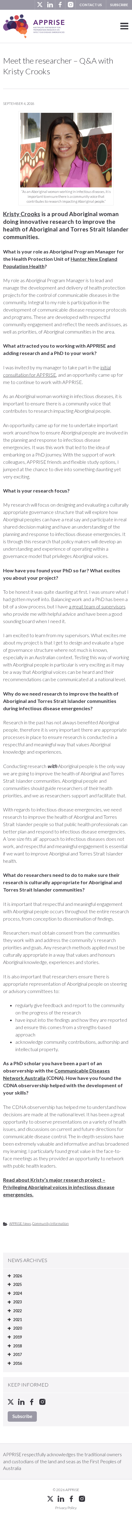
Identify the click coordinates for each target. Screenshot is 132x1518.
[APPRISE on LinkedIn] (50, 5)
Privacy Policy (66, 1507)
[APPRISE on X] (40, 5)
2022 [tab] (17, 1310)
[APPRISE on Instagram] (70, 5)
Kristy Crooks (21, 213)
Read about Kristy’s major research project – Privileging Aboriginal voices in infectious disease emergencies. (59, 1187)
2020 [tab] (17, 1328)
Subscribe (119, 5)
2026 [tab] (17, 1275)
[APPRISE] (33, 26)
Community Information (50, 1223)
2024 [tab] (17, 1293)
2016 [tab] (17, 1363)
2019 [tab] (17, 1337)
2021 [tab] (17, 1319)
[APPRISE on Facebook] (60, 5)
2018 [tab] (17, 1345)
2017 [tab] (17, 1354)
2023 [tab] (17, 1301)
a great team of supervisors (97, 606)
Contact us (91, 5)
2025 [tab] (17, 1284)
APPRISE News (20, 1223)
